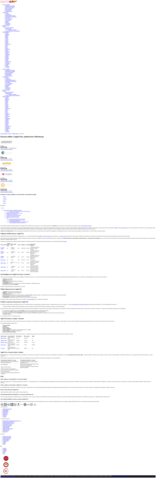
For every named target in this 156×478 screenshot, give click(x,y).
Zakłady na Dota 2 (6, 429)
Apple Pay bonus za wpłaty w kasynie (13, 216)
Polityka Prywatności (7, 436)
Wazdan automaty (8, 11)
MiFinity (7, 35)
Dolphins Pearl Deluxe (7, 408)
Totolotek (5, 449)
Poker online (7, 23)
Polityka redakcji (6, 439)
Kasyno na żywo (6, 25)
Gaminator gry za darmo (10, 5)
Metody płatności (6, 32)
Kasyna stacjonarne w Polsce (8, 423)
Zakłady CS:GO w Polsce (8, 428)
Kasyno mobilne (6, 427)
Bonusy (4, 26)
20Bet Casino (3, 262)
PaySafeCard (7, 44)
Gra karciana (7, 24)
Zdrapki (6, 22)
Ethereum (7, 34)
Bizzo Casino (3, 270)
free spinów (64, 241)
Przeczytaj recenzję (9, 149)
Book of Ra (5, 414)
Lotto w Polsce (6, 430)
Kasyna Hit (5, 431)
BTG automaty (8, 10)
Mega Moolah (5, 410)
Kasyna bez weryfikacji (7, 425)
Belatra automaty (8, 9)
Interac (6, 50)
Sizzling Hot (5, 412)
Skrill (6, 45)
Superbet (4, 448)
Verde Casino (3, 344)
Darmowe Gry (6, 12)
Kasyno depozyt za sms (7, 424)
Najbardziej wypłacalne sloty (8, 421)
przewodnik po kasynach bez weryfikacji (80, 304)
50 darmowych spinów (12, 29)
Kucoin (4, 202)
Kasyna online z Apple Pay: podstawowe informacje (13, 210)
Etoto (4, 452)
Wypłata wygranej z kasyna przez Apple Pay (14, 215)
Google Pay (7, 63)
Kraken (6, 59)
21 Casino (3, 348)
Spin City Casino (4, 342)
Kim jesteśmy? (6, 440)
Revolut (6, 48)
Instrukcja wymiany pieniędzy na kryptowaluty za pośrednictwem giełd (20, 211)
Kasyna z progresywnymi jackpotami (12, 30)
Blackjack (7, 21)
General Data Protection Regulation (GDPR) (120, 475)
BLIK (6, 38)
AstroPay (7, 55)
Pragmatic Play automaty (10, 6)
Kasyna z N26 (8, 61)
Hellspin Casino (2, 252)
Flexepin (7, 66)
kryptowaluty (48, 236)
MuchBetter (7, 53)
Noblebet (4, 450)
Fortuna (4, 451)
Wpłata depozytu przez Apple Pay (12, 214)
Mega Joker (5, 413)
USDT (6, 33)
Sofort (6, 52)
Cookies (4, 441)
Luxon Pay (7, 67)
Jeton (6, 47)
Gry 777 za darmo (8, 18)
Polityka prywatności (11, 476)
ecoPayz (7, 39)
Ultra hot (4, 415)
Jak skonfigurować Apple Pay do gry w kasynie (14, 213)
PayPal (6, 43)
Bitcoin (6, 37)
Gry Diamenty (8, 20)
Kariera (4, 443)
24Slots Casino (3, 340)
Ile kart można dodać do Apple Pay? (15, 220)
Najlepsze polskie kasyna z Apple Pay (13, 212)
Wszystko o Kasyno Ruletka (10, 16)
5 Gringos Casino (3, 248)
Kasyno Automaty (6, 4)
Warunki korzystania (7, 437)
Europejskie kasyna (6, 426)
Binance (7, 57)
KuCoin (6, 60)
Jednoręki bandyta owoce (10, 15)
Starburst (4, 416)
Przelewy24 (7, 49)
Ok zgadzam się (3, 476)
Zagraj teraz (2, 149)
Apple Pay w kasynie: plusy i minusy (13, 217)
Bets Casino (3, 259)
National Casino (2, 257)
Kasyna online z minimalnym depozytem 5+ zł (12, 420)
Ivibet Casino (3, 267)
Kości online (7, 17)
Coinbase (7, 58)
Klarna (6, 40)
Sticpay (6, 46)
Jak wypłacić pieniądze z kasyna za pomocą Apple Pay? (18, 222)
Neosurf (6, 41)
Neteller (6, 64)
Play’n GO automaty (9, 7)
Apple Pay (7, 62)
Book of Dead (5, 411)
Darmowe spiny (8, 28)
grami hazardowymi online (86, 225)
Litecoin (7, 56)
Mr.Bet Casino (3, 338)
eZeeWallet (7, 51)
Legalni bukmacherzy (6, 446)
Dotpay (6, 36)
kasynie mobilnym (30, 299)
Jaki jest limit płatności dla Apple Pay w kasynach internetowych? (19, 221)
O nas (4, 444)
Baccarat (7, 13)
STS (4, 453)
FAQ (7, 218)
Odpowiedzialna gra (7, 438)
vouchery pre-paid (63, 236)
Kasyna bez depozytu (9, 27)
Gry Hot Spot (8, 14)
